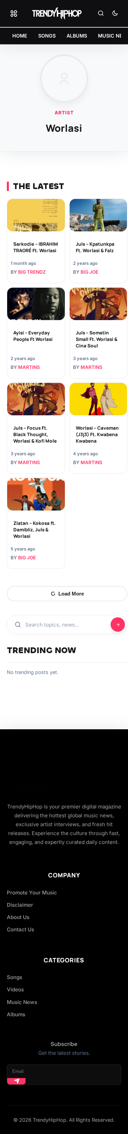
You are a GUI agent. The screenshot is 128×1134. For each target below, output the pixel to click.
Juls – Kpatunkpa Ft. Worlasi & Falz (95, 247)
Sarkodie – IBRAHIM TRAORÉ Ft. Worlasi (35, 247)
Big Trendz (32, 272)
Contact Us (20, 929)
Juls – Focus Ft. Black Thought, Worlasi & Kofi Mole (35, 434)
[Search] (101, 14)
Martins (29, 367)
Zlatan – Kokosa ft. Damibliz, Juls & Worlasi (34, 529)
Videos (15, 989)
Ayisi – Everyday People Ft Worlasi (33, 336)
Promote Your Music (32, 892)
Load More (71, 594)
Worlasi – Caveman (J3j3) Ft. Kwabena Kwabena (97, 434)
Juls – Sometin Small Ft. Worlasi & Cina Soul (96, 339)
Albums (16, 1014)
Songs (14, 977)
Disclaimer (20, 905)
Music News (22, 1002)
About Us (18, 917)
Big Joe (89, 272)
